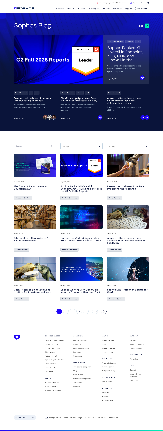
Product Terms (107, 382)
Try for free (134, 359)
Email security (50, 364)
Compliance (77, 356)
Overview (105, 392)
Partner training (107, 352)
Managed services (52, 382)
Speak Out (134, 381)
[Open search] (142, 3)
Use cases (77, 352)
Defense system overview (54, 340)
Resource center (108, 367)
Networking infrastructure (54, 360)
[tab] (54, 336)
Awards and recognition (82, 367)
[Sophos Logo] (24, 8)
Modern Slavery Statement (136, 375)
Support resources (136, 344)
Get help (133, 340)
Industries (77, 344)
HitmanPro (105, 396)
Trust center (77, 382)
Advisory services (51, 386)
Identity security (51, 352)
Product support (136, 348)
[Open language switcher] (148, 3)
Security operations (52, 348)
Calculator (49, 372)
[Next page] (104, 311)
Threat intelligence (109, 363)
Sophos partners (108, 340)
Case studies (78, 375)
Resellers (105, 344)
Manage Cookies (55, 418)
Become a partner (108, 348)
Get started (142, 8)
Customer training (108, 371)
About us (76, 386)
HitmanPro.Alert (108, 400)
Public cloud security (81, 348)
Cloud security (50, 368)
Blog (75, 371)
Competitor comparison (82, 379)
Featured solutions (80, 340)
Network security (51, 356)
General (133, 370)
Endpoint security (51, 344)
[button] (133, 3)
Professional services (53, 390)
